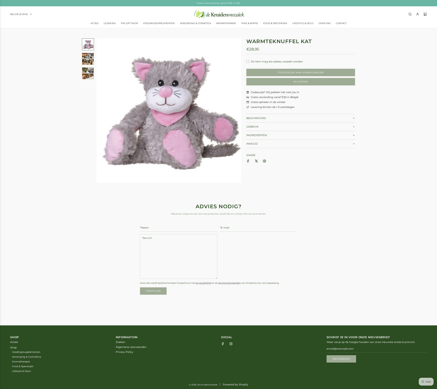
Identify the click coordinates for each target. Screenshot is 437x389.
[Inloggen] (417, 14)
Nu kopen (300, 81)
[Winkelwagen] (425, 14)
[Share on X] (256, 161)
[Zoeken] (410, 14)
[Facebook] (223, 344)
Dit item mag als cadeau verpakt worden (277, 61)
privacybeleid (203, 283)
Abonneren (341, 358)
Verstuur (153, 290)
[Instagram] (231, 344)
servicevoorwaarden (229, 283)
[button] (101, 110)
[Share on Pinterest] (264, 161)
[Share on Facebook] (248, 161)
